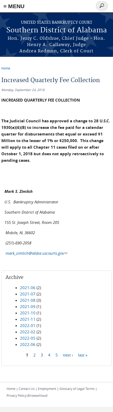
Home (5, 68)
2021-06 (27, 287)
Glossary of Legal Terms (77, 388)
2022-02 (27, 331)
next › (68, 354)
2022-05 (27, 338)
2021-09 (27, 306)
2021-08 (27, 300)
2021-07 (27, 294)
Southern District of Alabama (56, 30)
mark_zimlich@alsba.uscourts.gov (36, 253)
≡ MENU (13, 6)
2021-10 (27, 312)
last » (82, 354)
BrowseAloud (37, 395)
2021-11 (27, 319)
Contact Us (27, 388)
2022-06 (27, 344)
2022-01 (27, 325)
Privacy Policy (16, 395)
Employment (47, 388)
